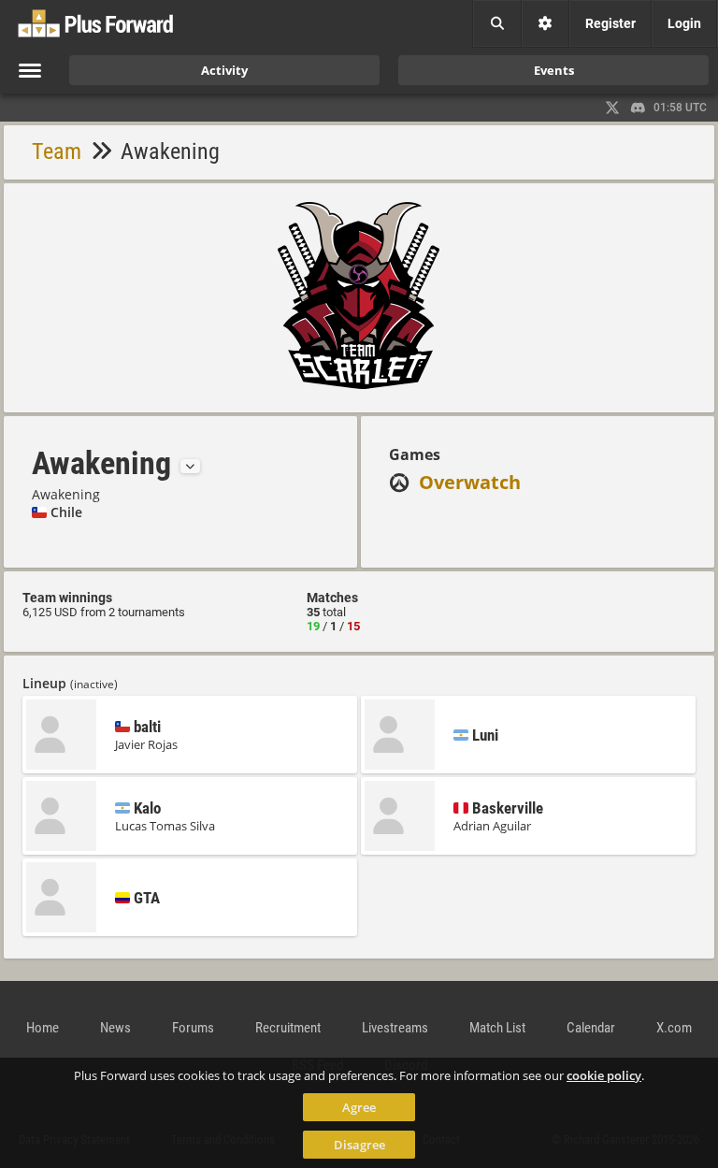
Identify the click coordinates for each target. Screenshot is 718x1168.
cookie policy (604, 1075)
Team (56, 151)
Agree (359, 1107)
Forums (193, 1027)
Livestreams (395, 1027)
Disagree (359, 1144)
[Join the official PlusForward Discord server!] (638, 108)
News (115, 1027)
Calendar (591, 1027)
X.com (674, 1027)
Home (42, 1027)
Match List (497, 1027)
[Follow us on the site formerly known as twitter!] (612, 108)
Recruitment (288, 1027)
